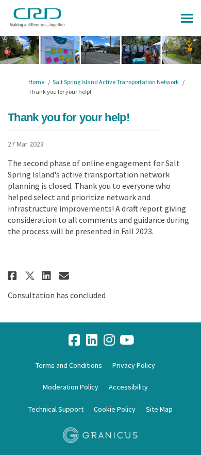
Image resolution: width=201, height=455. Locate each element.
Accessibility (128, 387)
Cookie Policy (115, 409)
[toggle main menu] (187, 18)
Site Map (159, 409)
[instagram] (109, 340)
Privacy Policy (133, 365)
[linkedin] (92, 340)
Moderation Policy (70, 387)
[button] (14, 275)
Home (36, 82)
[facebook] (74, 340)
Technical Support (55, 409)
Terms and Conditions (69, 365)
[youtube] (127, 340)
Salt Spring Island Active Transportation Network (116, 82)
